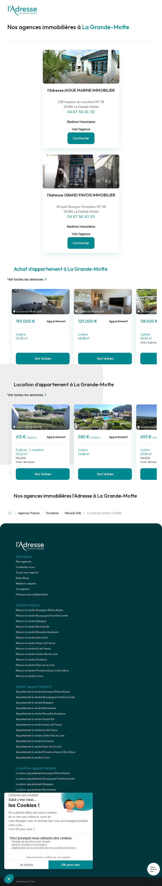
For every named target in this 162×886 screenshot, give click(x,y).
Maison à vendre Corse (29, 676)
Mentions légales (26, 583)
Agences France (29, 513)
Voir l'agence (81, 129)
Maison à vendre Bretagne (31, 621)
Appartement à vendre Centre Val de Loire (40, 735)
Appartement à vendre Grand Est (35, 719)
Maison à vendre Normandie (32, 626)
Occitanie (52, 513)
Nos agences (23, 561)
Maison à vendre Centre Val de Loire (37, 654)
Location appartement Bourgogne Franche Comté (45, 778)
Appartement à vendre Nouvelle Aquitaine (40, 713)
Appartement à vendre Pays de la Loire (38, 746)
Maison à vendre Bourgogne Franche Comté (42, 615)
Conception (23, 589)
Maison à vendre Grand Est (32, 637)
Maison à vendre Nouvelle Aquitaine (37, 632)
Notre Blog (22, 578)
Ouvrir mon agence (27, 572)
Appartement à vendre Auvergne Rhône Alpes (43, 691)
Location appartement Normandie (36, 789)
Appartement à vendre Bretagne (34, 702)
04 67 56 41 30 (81, 111)
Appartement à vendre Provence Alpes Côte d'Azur (46, 752)
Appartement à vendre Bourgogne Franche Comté (45, 697)
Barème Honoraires (81, 122)
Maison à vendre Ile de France (33, 648)
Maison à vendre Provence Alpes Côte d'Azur (42, 670)
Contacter (81, 138)
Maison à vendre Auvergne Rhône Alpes (39, 610)
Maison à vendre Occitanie (31, 659)
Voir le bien (42, 358)
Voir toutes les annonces (25, 279)
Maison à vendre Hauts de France (35, 643)
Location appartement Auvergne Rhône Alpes (43, 773)
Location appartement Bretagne (34, 784)
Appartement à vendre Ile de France (36, 730)
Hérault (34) (73, 513)
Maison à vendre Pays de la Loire (35, 665)
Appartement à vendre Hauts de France (39, 724)
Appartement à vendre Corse (33, 757)
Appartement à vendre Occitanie (35, 741)
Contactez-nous (25, 567)
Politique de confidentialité (31, 594)
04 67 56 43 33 (81, 216)
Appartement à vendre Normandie (36, 708)
